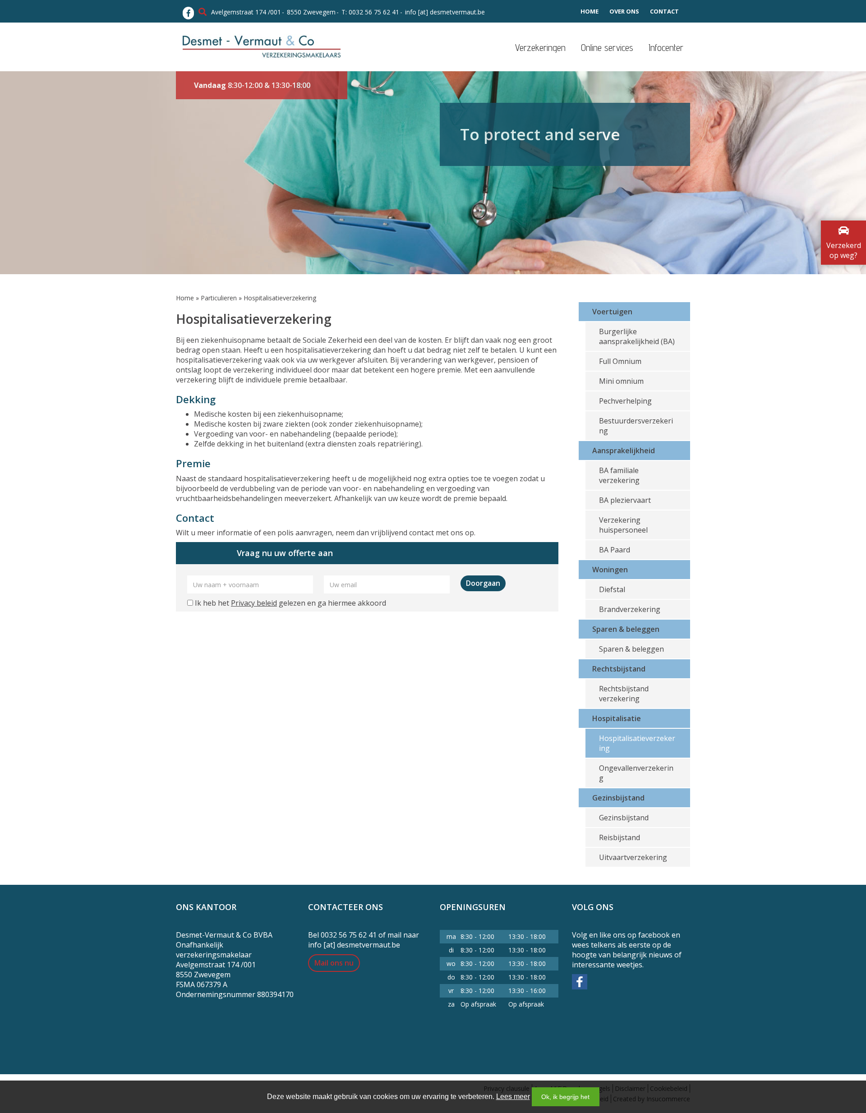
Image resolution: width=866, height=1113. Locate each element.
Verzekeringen (540, 47)
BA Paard (614, 550)
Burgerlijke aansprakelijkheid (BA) (637, 336)
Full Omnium (620, 361)
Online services (607, 47)
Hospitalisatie (616, 718)
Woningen (610, 570)
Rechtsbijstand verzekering (624, 694)
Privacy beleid (254, 603)
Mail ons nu (334, 963)
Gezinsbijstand (618, 798)
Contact (664, 11)
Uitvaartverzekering (633, 857)
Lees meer (513, 1096)
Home (589, 11)
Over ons (624, 11)
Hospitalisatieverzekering (637, 743)
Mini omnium (621, 381)
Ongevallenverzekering (636, 773)
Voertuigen (612, 312)
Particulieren (219, 298)
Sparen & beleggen (625, 629)
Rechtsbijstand (618, 669)
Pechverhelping (625, 401)
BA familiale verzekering (619, 475)
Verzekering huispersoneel (623, 525)
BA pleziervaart (625, 500)
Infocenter (666, 47)
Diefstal (612, 589)
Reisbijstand (619, 837)
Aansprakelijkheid (623, 450)
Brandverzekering (629, 609)
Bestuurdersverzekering (636, 426)
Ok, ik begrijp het (565, 1096)
